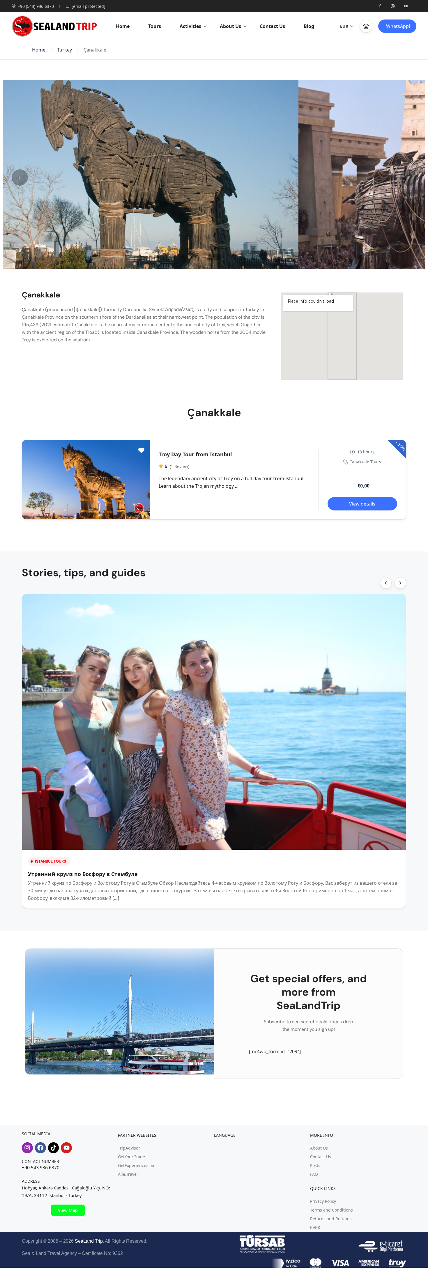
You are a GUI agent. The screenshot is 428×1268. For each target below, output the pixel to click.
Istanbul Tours (50, 861)
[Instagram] (27, 1147)
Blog (309, 26)
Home (123, 26)
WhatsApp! (398, 26)
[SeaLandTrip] (139, 508)
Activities (190, 26)
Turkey (64, 50)
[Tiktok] (53, 1147)
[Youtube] (66, 1147)
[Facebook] (40, 1147)
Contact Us (272, 26)
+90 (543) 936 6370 (36, 6)
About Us (230, 26)
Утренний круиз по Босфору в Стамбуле (83, 873)
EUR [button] (344, 26)
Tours (154, 26)
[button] (366, 26)
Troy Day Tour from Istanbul (195, 454)
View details (362, 504)
